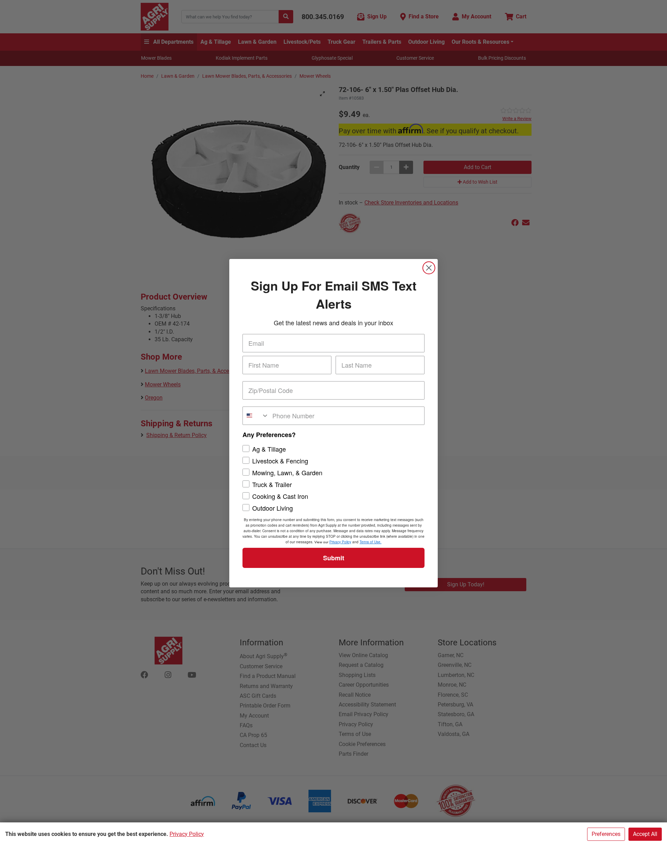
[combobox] (256, 416)
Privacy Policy (187, 834)
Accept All (645, 834)
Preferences (606, 834)
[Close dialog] (429, 268)
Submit (333, 557)
